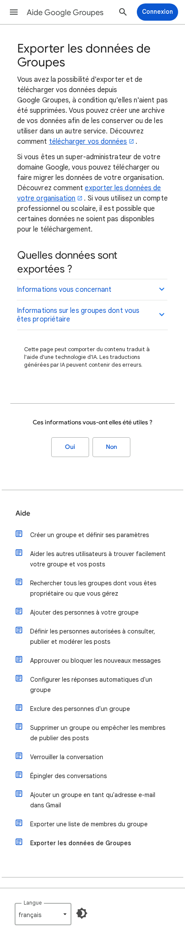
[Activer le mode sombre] (81, 913)
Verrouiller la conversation (66, 757)
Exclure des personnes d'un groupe (80, 709)
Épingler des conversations (68, 776)
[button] (13, 12)
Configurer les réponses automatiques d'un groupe (91, 685)
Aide (22, 513)
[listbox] (43, 914)
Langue (33, 902)
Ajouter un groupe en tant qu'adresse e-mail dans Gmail (92, 800)
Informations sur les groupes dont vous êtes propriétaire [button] (78, 315)
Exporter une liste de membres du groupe (89, 824)
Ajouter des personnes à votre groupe (84, 612)
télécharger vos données (88, 141)
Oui (70, 447)
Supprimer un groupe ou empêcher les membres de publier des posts (97, 733)
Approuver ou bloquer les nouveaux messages (95, 660)
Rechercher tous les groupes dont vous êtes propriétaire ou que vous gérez (93, 588)
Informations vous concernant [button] (64, 289)
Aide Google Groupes (65, 12)
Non (111, 447)
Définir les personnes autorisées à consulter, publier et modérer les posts (92, 636)
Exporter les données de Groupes (80, 843)
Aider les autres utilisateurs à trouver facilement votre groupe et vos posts (98, 559)
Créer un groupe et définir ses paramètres (89, 535)
